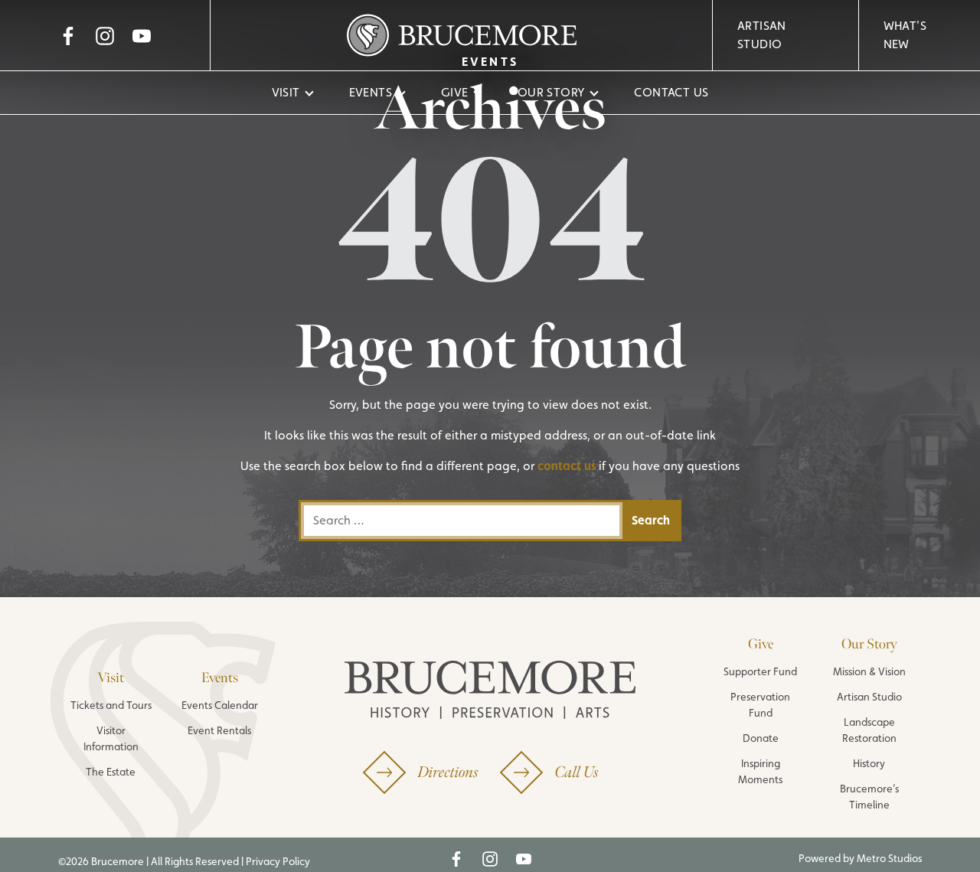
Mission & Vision (869, 671)
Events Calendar (219, 705)
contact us (566, 466)
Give (455, 92)
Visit (286, 92)
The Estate (111, 772)
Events (370, 92)
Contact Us (671, 92)
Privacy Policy (278, 861)
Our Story (552, 92)
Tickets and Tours (111, 705)
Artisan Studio (761, 34)
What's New (905, 34)
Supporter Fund (760, 671)
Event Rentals (219, 730)
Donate (761, 738)
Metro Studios (889, 858)
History (869, 763)
